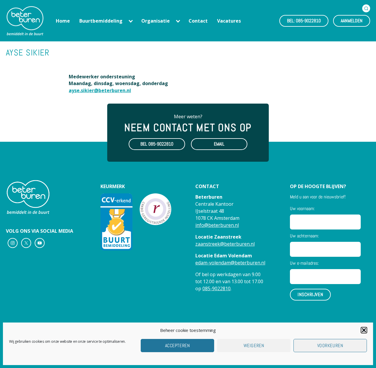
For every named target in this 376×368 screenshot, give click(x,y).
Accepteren (177, 345)
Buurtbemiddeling (100, 21)
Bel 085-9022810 (156, 144)
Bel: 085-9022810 (304, 21)
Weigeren (254, 345)
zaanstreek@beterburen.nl (225, 244)
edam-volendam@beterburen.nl (230, 262)
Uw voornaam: (302, 208)
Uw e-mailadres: (304, 263)
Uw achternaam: (304, 236)
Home (63, 21)
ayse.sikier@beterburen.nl (100, 90)
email (219, 144)
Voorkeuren (330, 345)
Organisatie (155, 21)
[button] (364, 330)
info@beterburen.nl (217, 225)
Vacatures (229, 21)
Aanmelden (351, 21)
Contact (198, 21)
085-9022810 (216, 288)
